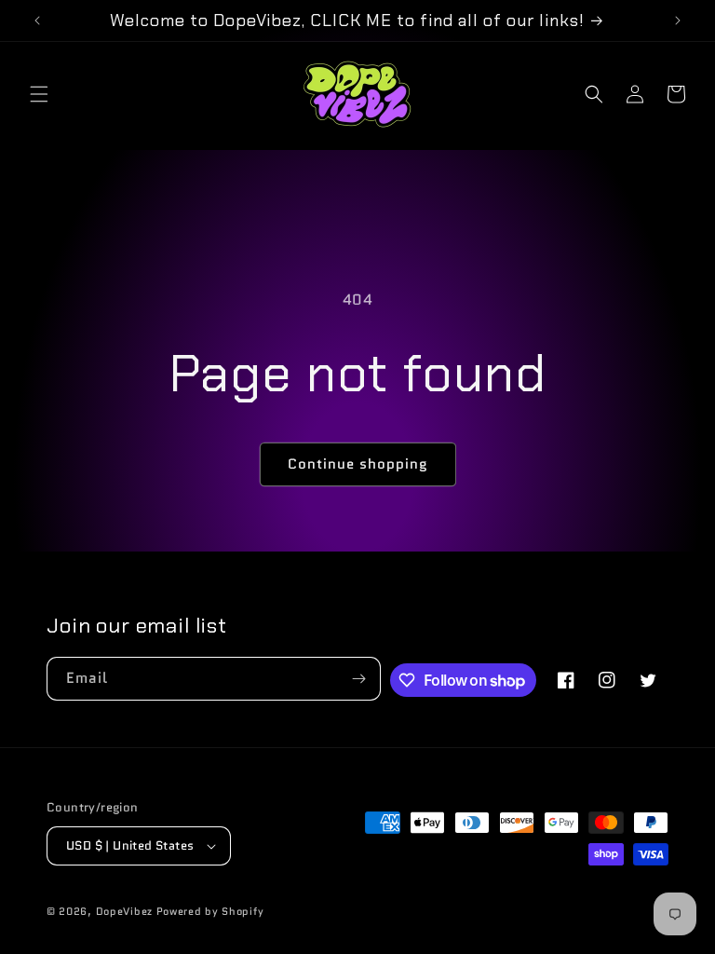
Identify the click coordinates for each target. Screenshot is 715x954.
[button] (39, 94)
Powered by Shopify (210, 911)
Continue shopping (358, 464)
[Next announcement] (677, 20)
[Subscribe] (359, 679)
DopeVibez (124, 911)
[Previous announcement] (37, 20)
